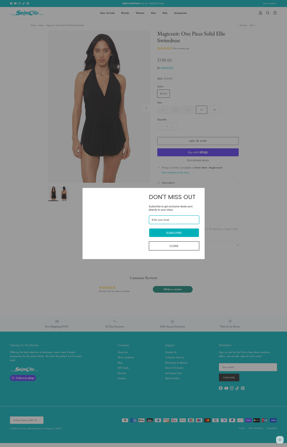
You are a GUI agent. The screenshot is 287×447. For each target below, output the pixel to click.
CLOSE (174, 246)
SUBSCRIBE (174, 233)
